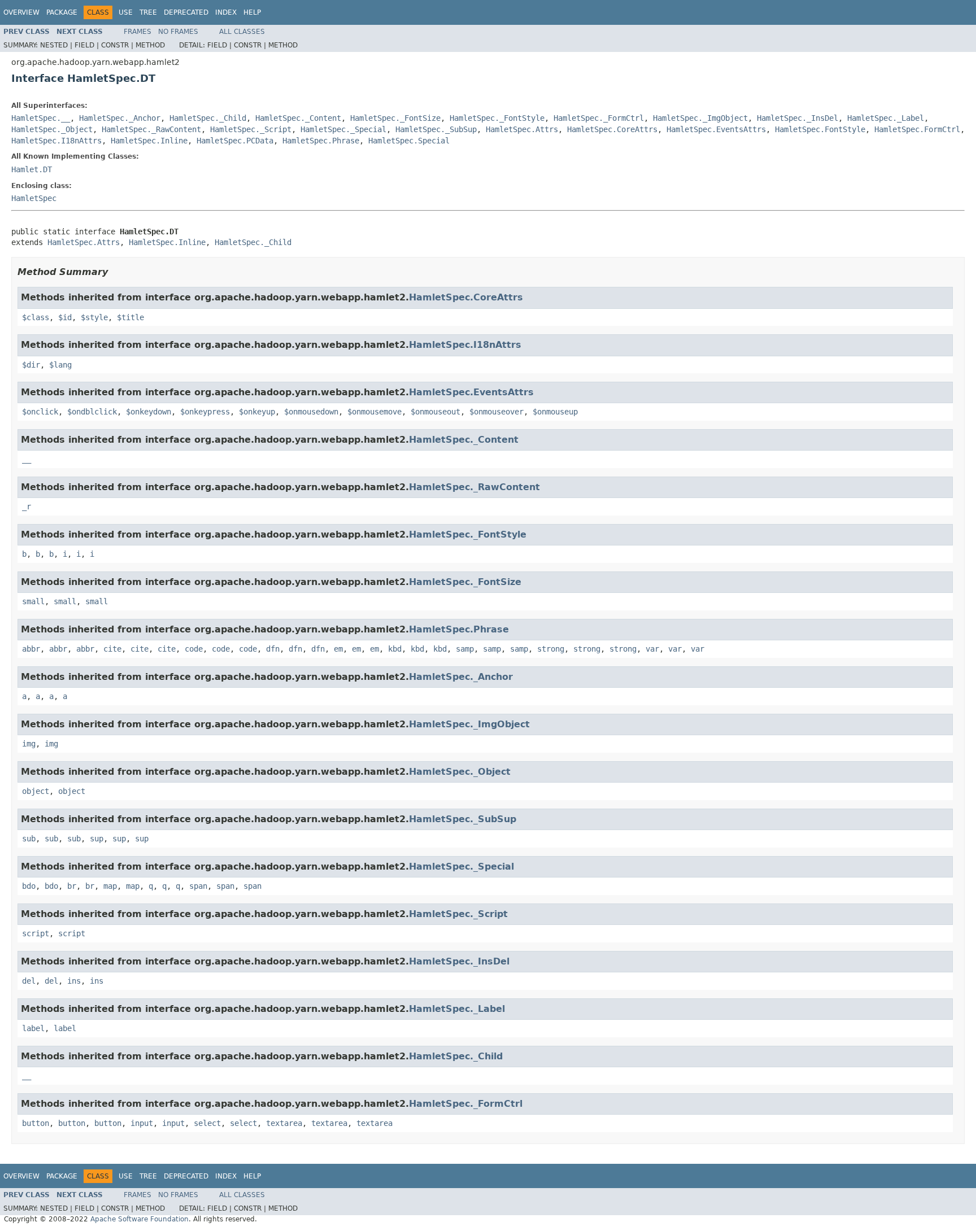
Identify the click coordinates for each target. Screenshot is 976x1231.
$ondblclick (92, 411)
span (198, 885)
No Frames (178, 32)
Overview (21, 12)
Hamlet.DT (31, 169)
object (35, 791)
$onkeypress (205, 411)
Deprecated (186, 12)
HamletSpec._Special (343, 129)
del (29, 980)
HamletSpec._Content (298, 118)
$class (35, 317)
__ (26, 459)
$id (65, 317)
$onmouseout (435, 411)
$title (130, 317)
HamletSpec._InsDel (797, 118)
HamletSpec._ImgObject (700, 118)
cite (112, 648)
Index (226, 12)
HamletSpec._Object (52, 129)
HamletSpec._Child (207, 118)
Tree (148, 12)
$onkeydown (148, 411)
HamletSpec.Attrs (522, 129)
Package (61, 12)
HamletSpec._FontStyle (497, 118)
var (652, 648)
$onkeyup (257, 411)
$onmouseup (555, 411)
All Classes (242, 32)
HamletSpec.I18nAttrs (56, 140)
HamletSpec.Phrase (320, 140)
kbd (395, 648)
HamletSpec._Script (250, 129)
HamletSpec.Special (409, 140)
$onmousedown (311, 411)
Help (252, 12)
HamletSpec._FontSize (395, 118)
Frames (137, 32)
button (35, 1123)
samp (465, 648)
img (29, 743)
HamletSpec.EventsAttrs (716, 129)
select (207, 1123)
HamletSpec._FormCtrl (599, 118)
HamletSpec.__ (40, 118)
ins (74, 980)
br (71, 885)
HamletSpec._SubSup (436, 129)
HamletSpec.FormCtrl (917, 129)
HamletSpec (33, 198)
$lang (60, 364)
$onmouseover (496, 411)
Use (126, 12)
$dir (31, 364)
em (338, 648)
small (33, 601)
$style (94, 317)
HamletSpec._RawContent (151, 129)
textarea (284, 1123)
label (33, 1028)
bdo (29, 885)
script (35, 933)
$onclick (40, 411)
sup (96, 838)
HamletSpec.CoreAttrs (612, 129)
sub (29, 838)
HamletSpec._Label (885, 118)
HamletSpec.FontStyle (820, 129)
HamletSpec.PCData (235, 140)
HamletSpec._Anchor (119, 118)
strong (550, 648)
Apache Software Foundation (139, 1219)
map (110, 885)
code (194, 648)
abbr (31, 648)
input (141, 1123)
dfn (273, 648)
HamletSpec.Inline (149, 140)
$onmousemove (374, 411)
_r (26, 506)
